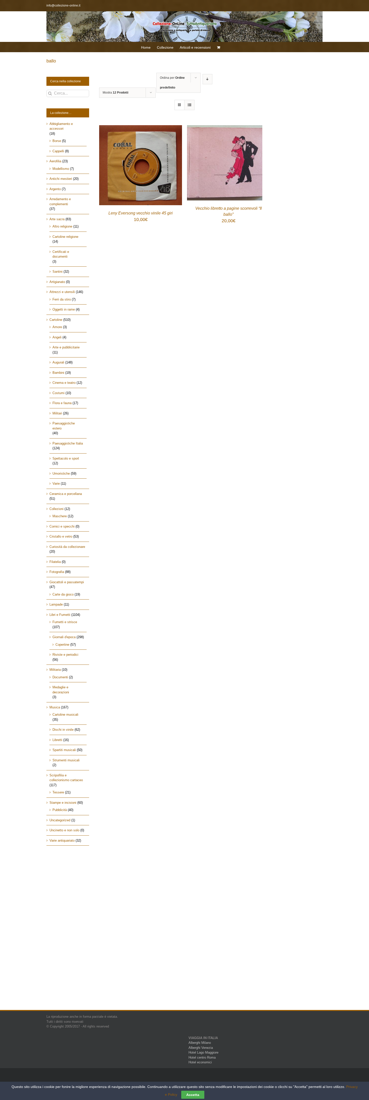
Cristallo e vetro (60, 536)
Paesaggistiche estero (63, 425)
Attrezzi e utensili (62, 292)
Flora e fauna (62, 403)
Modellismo (60, 169)
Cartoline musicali (65, 714)
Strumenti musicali (66, 760)
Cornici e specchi (62, 526)
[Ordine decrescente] (207, 79)
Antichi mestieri (60, 179)
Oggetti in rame (63, 309)
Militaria (55, 670)
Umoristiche (61, 473)
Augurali (58, 362)
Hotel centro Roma (202, 1057)
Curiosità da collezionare (67, 547)
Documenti (60, 677)
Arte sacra (57, 219)
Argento (55, 189)
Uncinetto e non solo (64, 830)
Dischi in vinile (63, 729)
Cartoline (55, 320)
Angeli (57, 337)
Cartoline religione (65, 237)
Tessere (58, 792)
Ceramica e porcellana (65, 494)
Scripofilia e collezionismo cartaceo (66, 777)
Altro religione (62, 226)
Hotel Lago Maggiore (203, 1052)
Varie (56, 483)
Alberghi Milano (200, 1043)
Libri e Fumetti (59, 615)
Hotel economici (200, 1062)
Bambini (58, 373)
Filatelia (55, 562)
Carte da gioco (63, 594)
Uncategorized (59, 820)
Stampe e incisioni (62, 802)
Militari (57, 413)
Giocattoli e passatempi (66, 582)
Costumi (58, 393)
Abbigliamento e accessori (61, 126)
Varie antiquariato (62, 840)
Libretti (57, 740)
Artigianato (57, 282)
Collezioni (56, 509)
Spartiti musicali (64, 750)
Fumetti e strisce (64, 622)
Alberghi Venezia (201, 1048)
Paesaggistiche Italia (67, 443)
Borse (56, 141)
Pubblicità (59, 810)
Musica (54, 707)
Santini (57, 271)
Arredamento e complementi (60, 201)
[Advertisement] (67, 932)
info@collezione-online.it (63, 5)
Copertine (62, 644)
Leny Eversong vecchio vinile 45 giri (140, 213)
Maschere (59, 516)
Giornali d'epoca (64, 637)
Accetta (192, 1095)
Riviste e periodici (65, 654)
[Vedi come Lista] (189, 105)
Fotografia (56, 572)
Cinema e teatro (64, 383)
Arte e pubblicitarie (66, 347)
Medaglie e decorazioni (60, 689)
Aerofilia (55, 161)
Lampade (56, 604)
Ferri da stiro (61, 299)
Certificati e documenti (60, 254)
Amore (57, 327)
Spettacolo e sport (65, 458)
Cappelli (58, 151)
